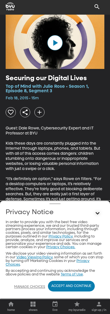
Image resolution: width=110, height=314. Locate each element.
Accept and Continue (71, 286)
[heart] (11, 112)
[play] (55, 42)
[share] (25, 112)
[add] (39, 112)
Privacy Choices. (60, 247)
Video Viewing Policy (34, 257)
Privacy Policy (60, 236)
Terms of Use (72, 274)
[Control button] (98, 214)
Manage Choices (29, 287)
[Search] (97, 7)
